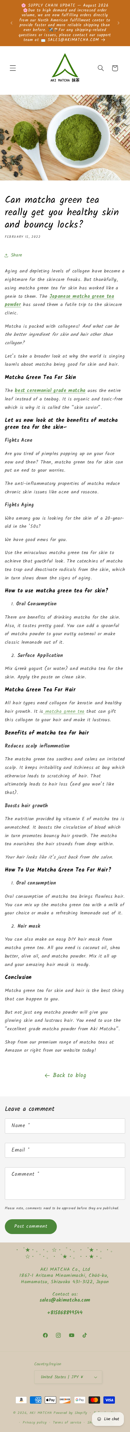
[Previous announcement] (11, 23)
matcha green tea (64, 711)
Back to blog (69, 1075)
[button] (13, 68)
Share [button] (16, 255)
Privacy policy (35, 1422)
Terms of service (67, 1422)
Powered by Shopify (70, 1413)
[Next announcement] (118, 23)
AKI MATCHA (41, 1413)
